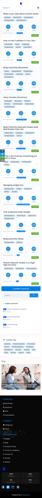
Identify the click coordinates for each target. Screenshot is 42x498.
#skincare (7, 17)
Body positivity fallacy (13, 239)
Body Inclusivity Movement (15, 67)
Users (6, 429)
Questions (8, 407)
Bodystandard (30, 133)
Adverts (7, 462)
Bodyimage (19, 133)
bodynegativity (26, 162)
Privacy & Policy (10, 446)
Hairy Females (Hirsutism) (15, 97)
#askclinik (7, 344)
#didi (6, 352)
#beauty (13, 352)
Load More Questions (21, 289)
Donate (7, 458)
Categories (8, 425)
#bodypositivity (9, 20)
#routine (14, 191)
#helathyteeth (8, 350)
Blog (6, 443)
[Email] (2, 160)
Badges (7, 439)
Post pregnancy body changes (16, 212)
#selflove (19, 242)
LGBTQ (6, 162)
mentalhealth (8, 44)
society (28, 74)
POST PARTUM (21, 231)
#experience (32, 215)
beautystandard (16, 71)
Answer (35, 35)
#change (26, 350)
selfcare (18, 47)
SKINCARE (19, 33)
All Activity (9, 403)
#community (31, 344)
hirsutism (7, 104)
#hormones (18, 101)
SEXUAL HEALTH (21, 148)
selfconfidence (9, 77)
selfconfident (27, 47)
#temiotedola (17, 17)
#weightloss (28, 189)
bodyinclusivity (9, 74)
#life (33, 350)
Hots (6, 411)
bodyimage (25, 44)
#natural (21, 352)
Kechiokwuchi (19, 268)
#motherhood (21, 215)
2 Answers (7, 319)
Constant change (12, 324)
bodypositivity (9, 47)
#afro (28, 352)
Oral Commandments (13, 317)
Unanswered (9, 415)
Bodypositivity (9, 133)
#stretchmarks (28, 17)
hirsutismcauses (17, 104)
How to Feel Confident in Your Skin (19, 40)
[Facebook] (2, 151)
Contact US (8, 454)
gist (18, 255)
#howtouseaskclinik (18, 344)
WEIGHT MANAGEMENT (23, 204)
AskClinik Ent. (25, 495)
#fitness (19, 189)
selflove (19, 136)
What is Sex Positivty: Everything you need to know (20, 157)
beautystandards (9, 107)
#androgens (8, 101)
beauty (17, 44)
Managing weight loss (13, 185)
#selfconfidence (21, 20)
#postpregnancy (9, 215)
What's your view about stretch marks (20, 14)
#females (27, 101)
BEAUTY (19, 60)
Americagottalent (31, 268)
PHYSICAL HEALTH (21, 119)
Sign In (7, 8)
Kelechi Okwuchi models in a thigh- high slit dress (19, 263)
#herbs (7, 191)
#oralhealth (30, 347)
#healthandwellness (17, 347)
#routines (18, 350)
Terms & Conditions (11, 450)
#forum (7, 347)
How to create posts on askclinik (16, 309)
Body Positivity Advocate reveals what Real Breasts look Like (20, 128)
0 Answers (7, 312)
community (19, 74)
